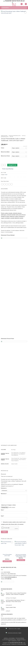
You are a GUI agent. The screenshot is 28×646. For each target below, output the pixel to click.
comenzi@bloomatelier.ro (10, 577)
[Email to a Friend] (9, 184)
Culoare (2, 147)
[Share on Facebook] (4, 184)
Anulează (25, 146)
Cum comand (12, 638)
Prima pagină (4, 135)
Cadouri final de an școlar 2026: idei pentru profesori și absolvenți (13, 623)
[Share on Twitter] (7, 184)
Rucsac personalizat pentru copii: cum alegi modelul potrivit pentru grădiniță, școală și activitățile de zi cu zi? (14, 619)
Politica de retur (19, 638)
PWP (25, 644)
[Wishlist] (22, 4)
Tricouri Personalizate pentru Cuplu (7, 555)
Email (2, 515)
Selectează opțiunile (7, 561)
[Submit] (25, 7)
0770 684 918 (8, 578)
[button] (2, 4)
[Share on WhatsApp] (2, 184)
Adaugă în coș (12, 165)
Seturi (11, 136)
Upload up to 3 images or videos (8, 505)
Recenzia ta (4, 493)
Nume (2, 509)
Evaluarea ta (3, 488)
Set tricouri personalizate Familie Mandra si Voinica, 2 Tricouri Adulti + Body (20, 555)
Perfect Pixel (20, 644)
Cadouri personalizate (15, 135)
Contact (6, 638)
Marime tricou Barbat (5, 151)
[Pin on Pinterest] (11, 184)
